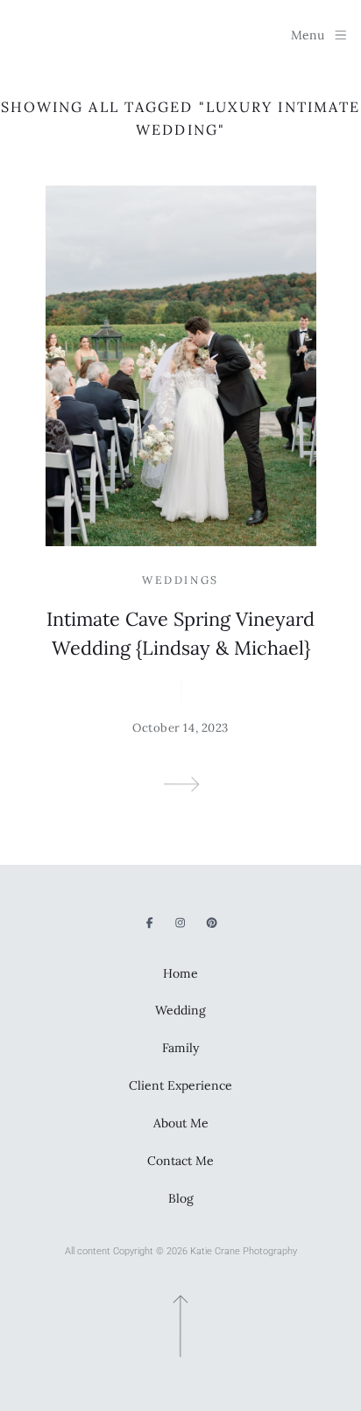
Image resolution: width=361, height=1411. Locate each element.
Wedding (180, 1010)
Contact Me (180, 1161)
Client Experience (180, 1085)
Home (180, 973)
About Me (181, 1123)
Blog (181, 1198)
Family (180, 1048)
